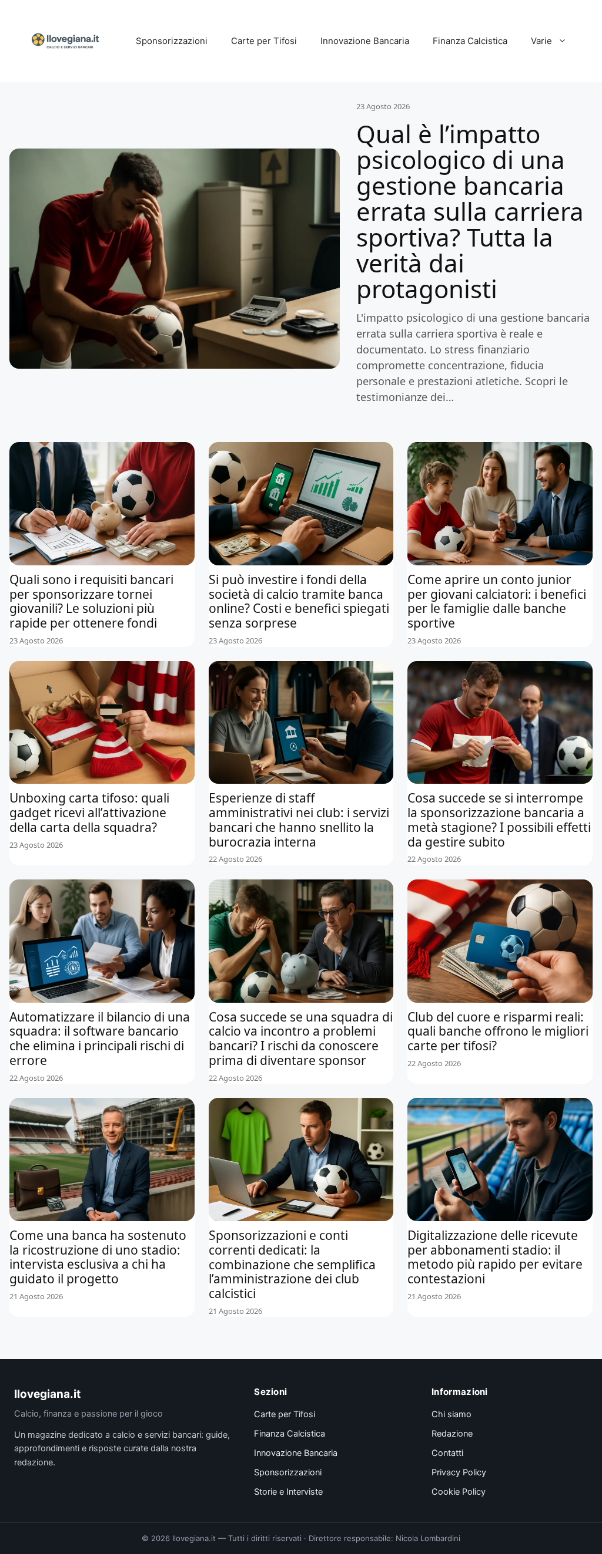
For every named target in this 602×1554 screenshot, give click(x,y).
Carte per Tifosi (264, 40)
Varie (541, 40)
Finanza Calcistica (470, 40)
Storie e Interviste (288, 1491)
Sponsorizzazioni (172, 40)
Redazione (452, 1433)
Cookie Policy (459, 1491)
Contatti (447, 1453)
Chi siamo (451, 1414)
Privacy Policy (459, 1472)
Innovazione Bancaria (364, 40)
